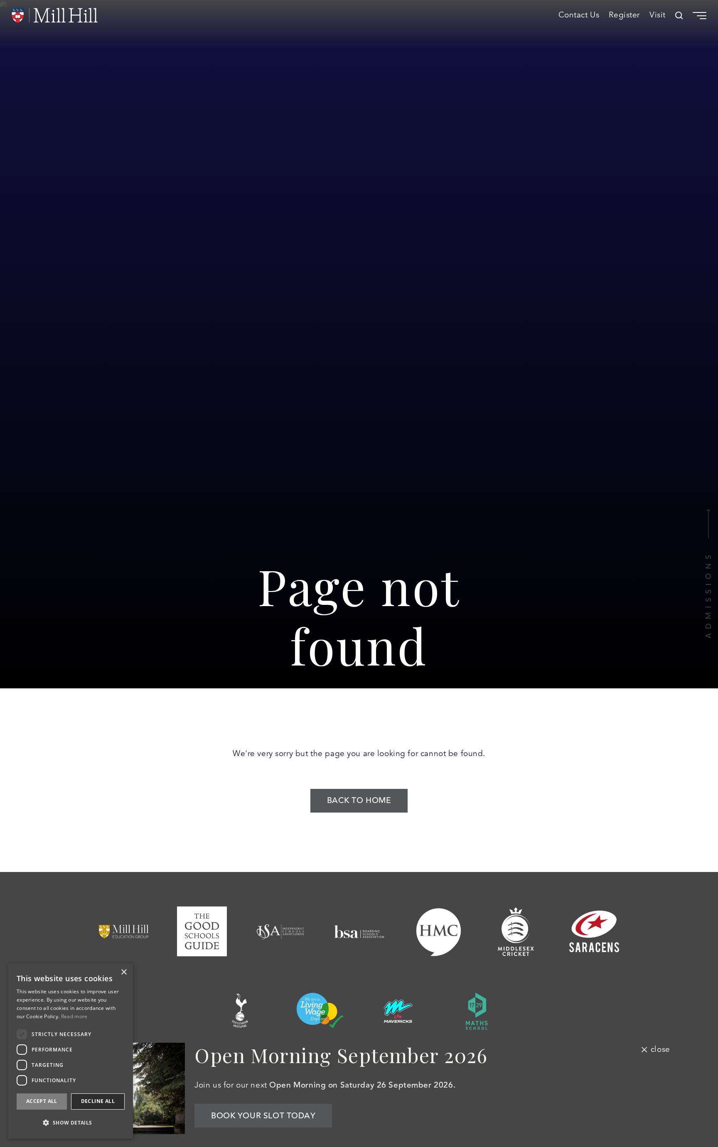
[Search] (679, 16)
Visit (657, 15)
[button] (71, 1122)
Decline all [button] (98, 1101)
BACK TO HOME (359, 800)
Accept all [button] (41, 1101)
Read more (74, 1016)
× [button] (123, 972)
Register (624, 15)
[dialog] (70, 1051)
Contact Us (579, 15)
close (660, 1049)
